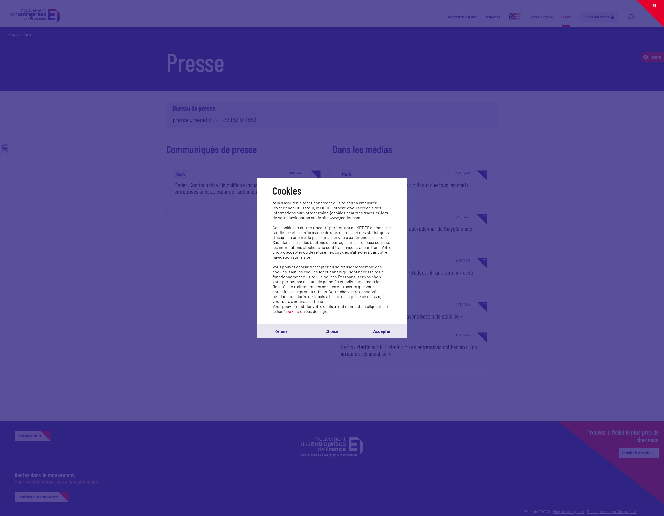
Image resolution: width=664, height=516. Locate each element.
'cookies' (291, 311)
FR (654, 5)
